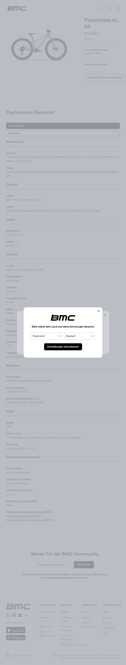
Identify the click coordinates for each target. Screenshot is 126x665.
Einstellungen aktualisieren (63, 346)
